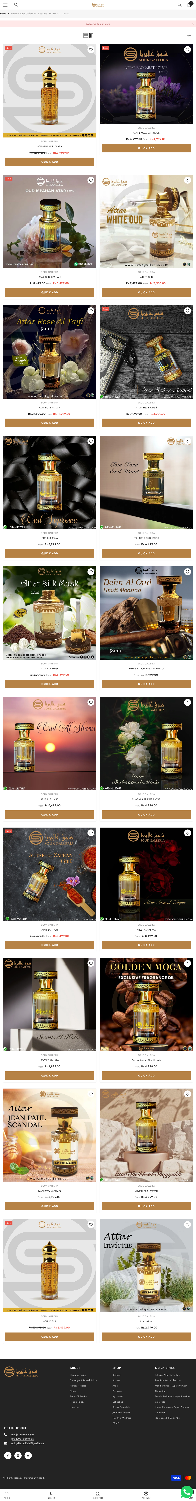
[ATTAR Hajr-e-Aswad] (146, 352)
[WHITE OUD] (146, 221)
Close (192, 24)
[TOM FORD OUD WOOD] (146, 482)
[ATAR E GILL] (49, 1265)
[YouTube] (28, 1455)
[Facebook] (7, 1455)
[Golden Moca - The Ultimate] (146, 1004)
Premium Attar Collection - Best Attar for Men (34, 13)
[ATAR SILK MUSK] (49, 613)
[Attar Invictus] (146, 1265)
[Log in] (180, 5)
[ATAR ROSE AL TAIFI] (49, 352)
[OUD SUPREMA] (49, 482)
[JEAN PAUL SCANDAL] (49, 1135)
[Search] (16, 4)
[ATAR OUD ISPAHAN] (49, 221)
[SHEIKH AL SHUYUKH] (146, 1135)
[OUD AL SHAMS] (49, 743)
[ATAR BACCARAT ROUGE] (146, 84)
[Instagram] (18, 1455)
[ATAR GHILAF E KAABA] (49, 90)
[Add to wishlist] (90, 49)
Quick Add (49, 162)
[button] (85, 35)
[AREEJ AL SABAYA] (146, 874)
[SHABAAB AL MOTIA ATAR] (146, 743)
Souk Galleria (49, 141)
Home (3, 13)
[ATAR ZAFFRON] (49, 874)
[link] (51, 1495)
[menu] (5, 4)
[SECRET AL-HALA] (49, 1004)
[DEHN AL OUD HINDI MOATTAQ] (146, 613)
